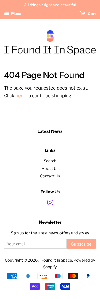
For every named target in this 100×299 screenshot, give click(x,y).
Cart (91, 13)
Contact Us (50, 176)
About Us (50, 168)
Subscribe (81, 244)
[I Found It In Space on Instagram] (50, 203)
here (20, 95)
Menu (15, 13)
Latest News (50, 131)
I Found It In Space (55, 260)
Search (50, 160)
